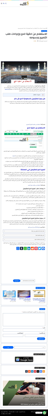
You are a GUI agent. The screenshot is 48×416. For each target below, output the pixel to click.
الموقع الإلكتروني (20, 333)
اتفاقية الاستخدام (12, 411)
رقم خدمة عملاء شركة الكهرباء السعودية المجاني (24, 299)
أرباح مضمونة (35, 411)
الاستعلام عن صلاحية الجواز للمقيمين (33, 124)
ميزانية (2, 411)
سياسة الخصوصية (22, 411)
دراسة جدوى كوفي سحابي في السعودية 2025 (32, 404)
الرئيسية (44, 28)
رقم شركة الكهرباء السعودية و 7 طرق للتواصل (9, 299)
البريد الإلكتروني (42, 333)
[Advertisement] (24, 18)
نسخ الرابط (17, 280)
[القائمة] (1, 3)
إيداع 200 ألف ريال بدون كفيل (34, 227)
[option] (24, 393)
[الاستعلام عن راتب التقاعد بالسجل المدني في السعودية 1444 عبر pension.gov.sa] (38, 294)
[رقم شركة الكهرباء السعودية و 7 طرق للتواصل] (9, 294)
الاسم (44, 327)
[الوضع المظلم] (6, 3)
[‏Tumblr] (26, 371)
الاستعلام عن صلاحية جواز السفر (34, 185)
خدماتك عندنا (40, 28)
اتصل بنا (17, 411)
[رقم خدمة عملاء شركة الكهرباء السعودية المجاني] (24, 294)
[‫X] (38, 371)
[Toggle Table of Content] (42, 95)
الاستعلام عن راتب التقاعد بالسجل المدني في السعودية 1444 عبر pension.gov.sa (39, 300)
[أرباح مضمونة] (24, 3)
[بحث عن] (3, 3)
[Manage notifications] (45, 413)
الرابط (14, 155)
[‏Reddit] (29, 371)
